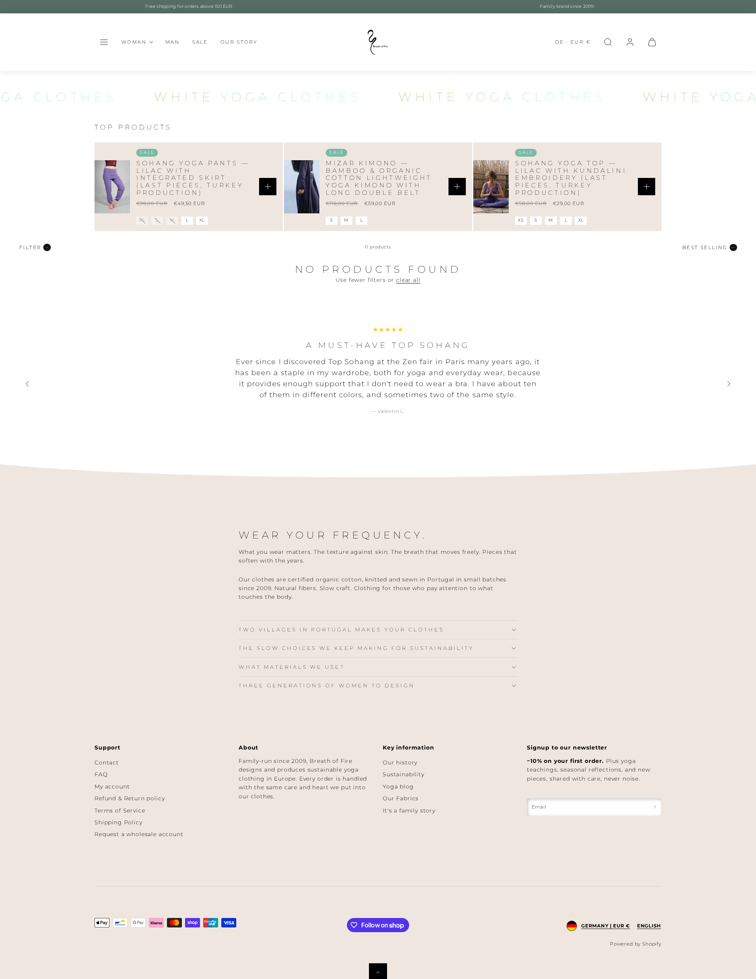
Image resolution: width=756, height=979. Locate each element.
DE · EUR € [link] (573, 42)
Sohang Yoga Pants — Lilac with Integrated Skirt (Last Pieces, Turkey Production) (193, 177)
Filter (30, 247)
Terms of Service (119, 810)
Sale (200, 42)
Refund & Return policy (129, 798)
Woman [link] (133, 42)
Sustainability (403, 774)
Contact (106, 762)
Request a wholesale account (138, 834)
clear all (408, 279)
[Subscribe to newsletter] (655, 807)
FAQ (101, 774)
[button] (103, 42)
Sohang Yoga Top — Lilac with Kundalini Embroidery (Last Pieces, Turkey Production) (570, 177)
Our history (400, 762)
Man (172, 42)
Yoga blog (398, 786)
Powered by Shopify (636, 944)
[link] (630, 42)
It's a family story (409, 810)
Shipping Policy (118, 822)
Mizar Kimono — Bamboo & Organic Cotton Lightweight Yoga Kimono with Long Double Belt (379, 177)
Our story (239, 42)
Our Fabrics (401, 798)
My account (112, 786)
